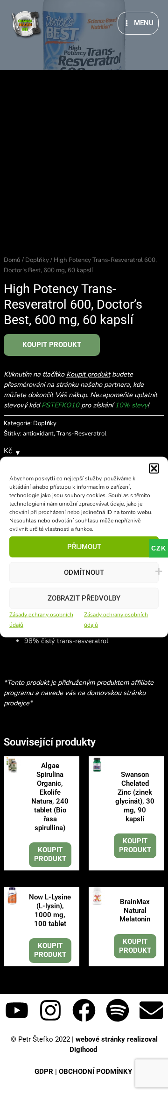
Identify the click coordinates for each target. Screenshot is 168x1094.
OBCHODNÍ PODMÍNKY (96, 1071)
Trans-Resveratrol (81, 433)
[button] (154, 468)
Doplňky (37, 259)
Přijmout (84, 547)
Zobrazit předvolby (84, 598)
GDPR (44, 1071)
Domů (12, 259)
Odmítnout (84, 572)
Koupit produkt (51, 345)
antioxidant (38, 433)
